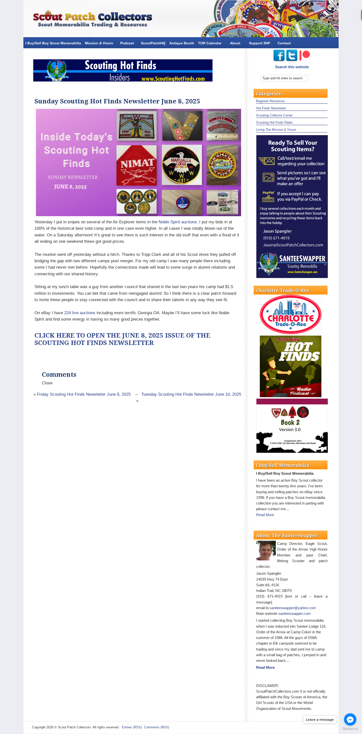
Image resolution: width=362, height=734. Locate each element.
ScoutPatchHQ (153, 43)
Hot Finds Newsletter (271, 108)
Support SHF (259, 43)
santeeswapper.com (294, 613)
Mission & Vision (99, 43)
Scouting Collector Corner (274, 115)
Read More (265, 515)
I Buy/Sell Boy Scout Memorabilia (53, 43)
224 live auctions (79, 312)
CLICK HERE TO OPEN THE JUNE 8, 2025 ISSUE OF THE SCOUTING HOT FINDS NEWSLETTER (122, 339)
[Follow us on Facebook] (279, 60)
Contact (284, 43)
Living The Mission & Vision (276, 129)
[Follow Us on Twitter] (292, 60)
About (235, 43)
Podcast (127, 43)
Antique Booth (181, 43)
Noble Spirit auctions (178, 222)
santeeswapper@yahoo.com (293, 608)
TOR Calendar (209, 43)
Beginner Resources (270, 101)
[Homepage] (94, 20)
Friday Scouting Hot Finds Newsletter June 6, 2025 (84, 394)
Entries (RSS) (132, 727)
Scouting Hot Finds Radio (274, 122)
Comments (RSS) (156, 727)
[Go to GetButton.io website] (350, 729)
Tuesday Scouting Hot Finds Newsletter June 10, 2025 (191, 394)
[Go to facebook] (350, 719)
